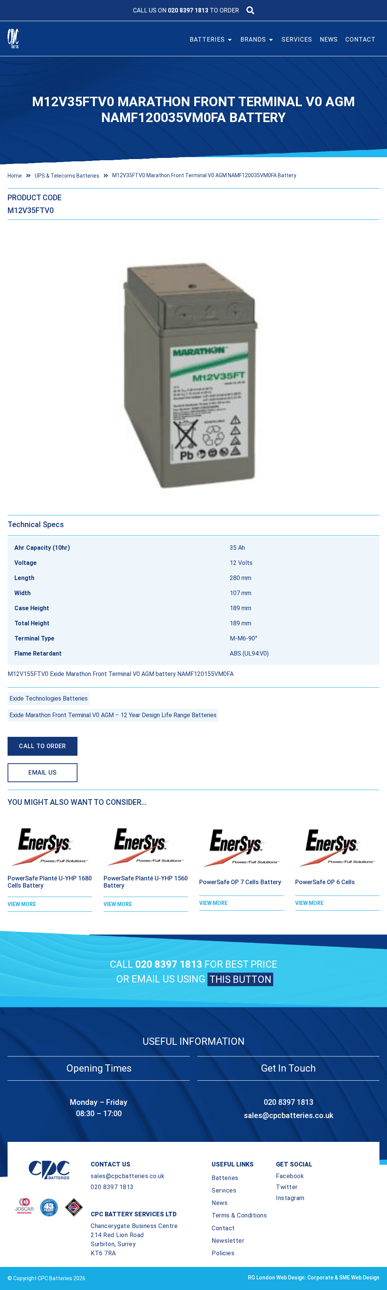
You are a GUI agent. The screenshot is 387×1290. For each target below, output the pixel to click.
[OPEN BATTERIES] (230, 39)
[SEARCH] (250, 10)
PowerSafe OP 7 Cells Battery (240, 882)
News (220, 1202)
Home (15, 176)
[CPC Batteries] (26, 38)
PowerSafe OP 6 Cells (325, 882)
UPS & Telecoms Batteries (67, 176)
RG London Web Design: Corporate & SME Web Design (313, 1278)
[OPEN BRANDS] (271, 39)
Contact (223, 1228)
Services (224, 1190)
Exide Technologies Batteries (48, 698)
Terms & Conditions (239, 1215)
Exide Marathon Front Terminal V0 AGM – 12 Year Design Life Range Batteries (113, 715)
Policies (223, 1253)
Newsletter (228, 1240)
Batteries (225, 1178)
